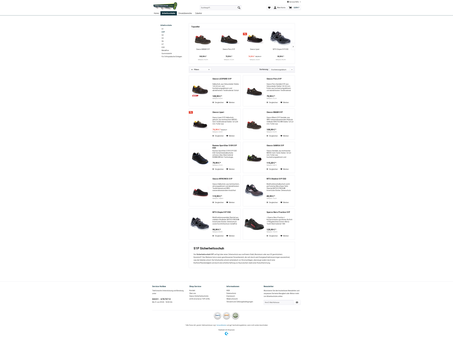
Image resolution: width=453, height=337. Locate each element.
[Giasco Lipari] (255, 38)
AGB (228, 290)
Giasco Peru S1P (229, 49)
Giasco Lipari (254, 49)
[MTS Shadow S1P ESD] (254, 191)
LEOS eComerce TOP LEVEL (199, 299)
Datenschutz (231, 293)
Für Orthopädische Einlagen (172, 56)
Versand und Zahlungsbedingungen (239, 302)
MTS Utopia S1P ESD (280, 49)
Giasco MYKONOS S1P (222, 179)
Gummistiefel (167, 53)
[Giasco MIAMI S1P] (203, 38)
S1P (163, 32)
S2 (163, 35)
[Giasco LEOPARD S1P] (200, 91)
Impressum (230, 296)
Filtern (196, 69)
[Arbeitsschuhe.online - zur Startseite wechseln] (165, 6)
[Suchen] (239, 7)
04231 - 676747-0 (161, 299)
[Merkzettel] (269, 7)
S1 (163, 29)
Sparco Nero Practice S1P (278, 212)
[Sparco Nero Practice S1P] (254, 224)
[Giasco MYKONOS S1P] (200, 191)
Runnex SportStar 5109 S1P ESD (224, 146)
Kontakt (192, 290)
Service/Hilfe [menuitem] (294, 2)
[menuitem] (220, 7)
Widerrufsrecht (232, 299)
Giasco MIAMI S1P (203, 49)
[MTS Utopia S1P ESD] (281, 38)
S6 (163, 41)
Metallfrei (165, 50)
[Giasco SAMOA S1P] (254, 157)
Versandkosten (221, 325)
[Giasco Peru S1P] (229, 38)
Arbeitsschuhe (166, 25)
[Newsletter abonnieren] (297, 302)
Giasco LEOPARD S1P (222, 79)
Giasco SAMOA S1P (275, 145)
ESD (163, 47)
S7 (163, 44)
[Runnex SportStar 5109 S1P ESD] (200, 157)
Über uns (192, 293)
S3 (163, 38)
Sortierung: (264, 69)
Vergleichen (219, 102)
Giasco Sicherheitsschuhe (198, 296)
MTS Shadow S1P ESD (276, 179)
